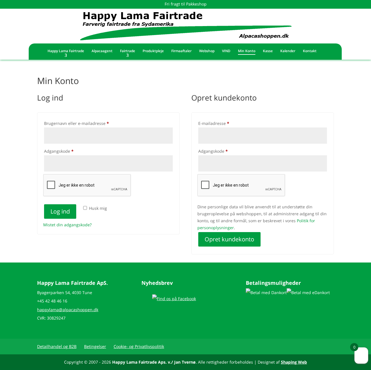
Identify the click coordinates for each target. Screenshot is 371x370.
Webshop (206, 51)
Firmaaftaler (181, 51)
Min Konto (246, 51)
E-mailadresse (222, 123)
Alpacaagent (102, 51)
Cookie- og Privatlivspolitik (139, 346)
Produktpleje (153, 51)
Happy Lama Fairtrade (66, 51)
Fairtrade (127, 51)
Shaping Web (294, 362)
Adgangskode (67, 151)
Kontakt (310, 51)
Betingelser (95, 346)
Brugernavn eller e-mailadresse (85, 123)
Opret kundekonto (229, 239)
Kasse (268, 51)
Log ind (60, 211)
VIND (226, 51)
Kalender (287, 51)
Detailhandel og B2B (57, 346)
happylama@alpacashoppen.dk (67, 309)
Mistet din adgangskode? (67, 224)
